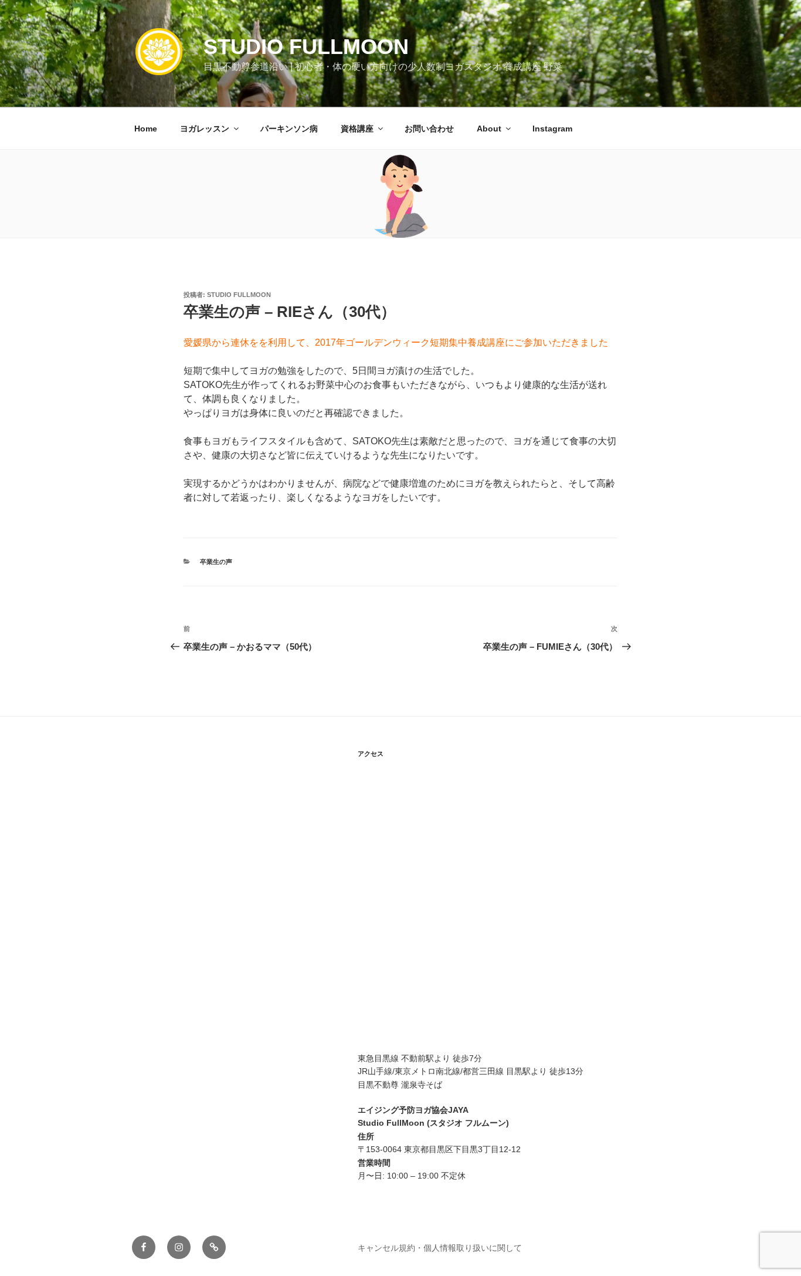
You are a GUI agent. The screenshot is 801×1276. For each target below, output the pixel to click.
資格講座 (357, 128)
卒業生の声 (216, 561)
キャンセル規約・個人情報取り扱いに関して (440, 1248)
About (489, 128)
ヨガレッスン (204, 128)
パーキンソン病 (289, 128)
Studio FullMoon (239, 294)
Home (145, 128)
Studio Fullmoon (306, 47)
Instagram (552, 128)
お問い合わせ (429, 128)
